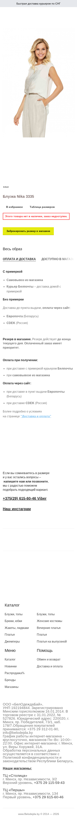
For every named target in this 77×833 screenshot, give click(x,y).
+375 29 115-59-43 (49, 783)
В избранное (14, 206)
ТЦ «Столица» (15, 776)
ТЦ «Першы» (14, 790)
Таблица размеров (42, 206)
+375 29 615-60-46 (48, 797)
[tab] (19, 259)
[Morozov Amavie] (52, 538)
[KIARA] (18, 538)
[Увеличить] (10, 129)
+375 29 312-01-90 (42, 729)
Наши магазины (17, 768)
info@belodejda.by (18, 733)
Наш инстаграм (17, 509)
